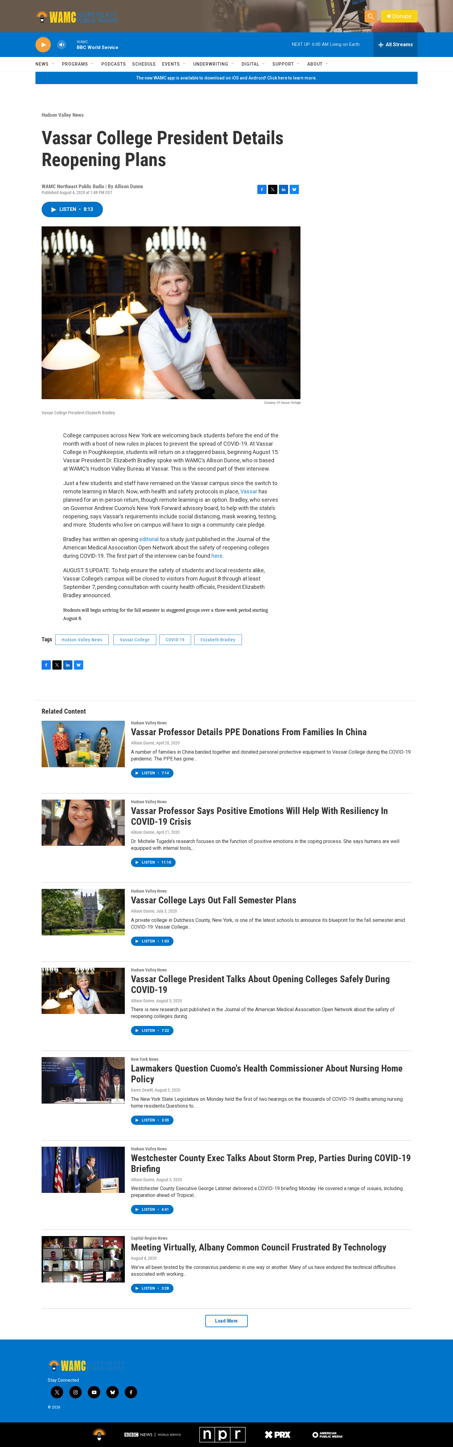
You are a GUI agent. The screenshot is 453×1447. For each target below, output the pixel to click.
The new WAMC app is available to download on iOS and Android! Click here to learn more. (226, 77)
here (216, 556)
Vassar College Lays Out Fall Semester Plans (213, 900)
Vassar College (135, 639)
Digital (250, 64)
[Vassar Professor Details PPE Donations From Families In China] (83, 744)
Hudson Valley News (63, 115)
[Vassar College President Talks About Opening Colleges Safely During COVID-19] (83, 991)
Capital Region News (149, 1238)
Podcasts (113, 64)
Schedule (144, 64)
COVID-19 (175, 639)
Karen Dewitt (142, 1090)
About (315, 64)
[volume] (61, 45)
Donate (401, 16)
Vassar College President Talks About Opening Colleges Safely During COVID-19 (260, 984)
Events (171, 64)
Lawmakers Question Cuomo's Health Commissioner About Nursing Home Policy (266, 1073)
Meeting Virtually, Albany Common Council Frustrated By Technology (258, 1247)
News (42, 64)
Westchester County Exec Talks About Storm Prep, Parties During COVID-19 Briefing (271, 1163)
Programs (75, 64)
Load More (226, 1321)
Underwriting (210, 64)
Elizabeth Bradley (218, 639)
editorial (149, 539)
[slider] (71, 44)
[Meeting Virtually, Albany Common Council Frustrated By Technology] (83, 1259)
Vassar (248, 491)
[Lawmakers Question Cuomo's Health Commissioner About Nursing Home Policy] (83, 1080)
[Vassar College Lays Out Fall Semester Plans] (83, 912)
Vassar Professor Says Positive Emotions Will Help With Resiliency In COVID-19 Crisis (259, 816)
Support (283, 64)
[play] (43, 44)
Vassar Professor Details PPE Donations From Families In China (249, 732)
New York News (144, 1059)
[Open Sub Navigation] (53, 64)
